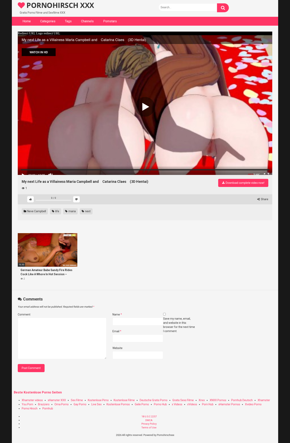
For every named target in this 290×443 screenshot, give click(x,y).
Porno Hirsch (29, 408)
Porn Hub (207, 404)
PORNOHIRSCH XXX (59, 5)
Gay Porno (80, 404)
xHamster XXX (57, 400)
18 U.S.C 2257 (149, 416)
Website (117, 348)
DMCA (148, 420)
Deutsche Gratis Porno (153, 400)
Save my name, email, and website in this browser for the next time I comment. (179, 325)
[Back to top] (276, 431)
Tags (68, 21)
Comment (24, 314)
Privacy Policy (149, 423)
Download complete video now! (244, 182)
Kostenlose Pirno (98, 400)
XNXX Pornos (218, 400)
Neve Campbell (36, 211)
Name (117, 314)
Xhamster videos (32, 400)
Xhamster (264, 400)
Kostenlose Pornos (118, 404)
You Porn (27, 404)
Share (264, 199)
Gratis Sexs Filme (183, 400)
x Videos (177, 404)
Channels (87, 21)
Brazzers (44, 404)
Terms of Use (148, 427)
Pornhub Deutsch (242, 400)
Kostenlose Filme (124, 400)
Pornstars (110, 21)
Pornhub (47, 408)
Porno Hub (160, 404)
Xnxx (202, 400)
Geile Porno (142, 404)
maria (72, 211)
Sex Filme (77, 400)
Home (26, 21)
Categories (47, 21)
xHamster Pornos (229, 404)
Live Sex (96, 404)
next (87, 211)
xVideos (192, 404)
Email (116, 331)
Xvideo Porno (253, 404)
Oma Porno (61, 404)
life (57, 211)
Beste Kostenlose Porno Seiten (38, 392)
